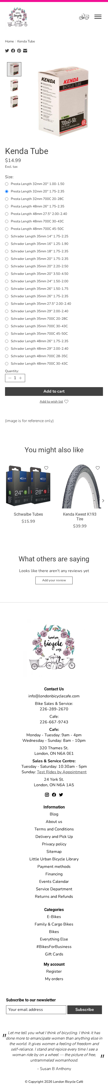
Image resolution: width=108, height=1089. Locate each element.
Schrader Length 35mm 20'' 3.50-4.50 (39, 274)
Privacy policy (54, 844)
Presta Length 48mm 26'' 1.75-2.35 (37, 206)
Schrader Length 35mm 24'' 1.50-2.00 (39, 281)
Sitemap (54, 851)
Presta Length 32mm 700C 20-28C (37, 199)
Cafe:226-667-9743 (54, 719)
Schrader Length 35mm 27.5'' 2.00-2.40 (41, 304)
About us (54, 821)
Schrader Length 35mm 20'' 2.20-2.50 (39, 266)
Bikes (54, 931)
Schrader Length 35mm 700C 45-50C (39, 333)
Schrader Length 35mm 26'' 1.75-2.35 (39, 296)
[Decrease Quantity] (10, 378)
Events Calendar (54, 881)
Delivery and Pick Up (54, 836)
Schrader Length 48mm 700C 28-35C (39, 356)
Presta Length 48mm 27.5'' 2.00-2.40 (39, 214)
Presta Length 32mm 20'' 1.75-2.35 (37, 191)
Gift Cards (54, 954)
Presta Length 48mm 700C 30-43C (37, 221)
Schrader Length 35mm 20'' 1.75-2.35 (39, 259)
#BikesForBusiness (54, 946)
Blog (54, 814)
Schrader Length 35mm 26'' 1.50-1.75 (39, 289)
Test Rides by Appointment (62, 772)
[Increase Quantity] (20, 378)
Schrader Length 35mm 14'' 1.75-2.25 (39, 236)
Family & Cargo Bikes (54, 924)
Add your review (54, 580)
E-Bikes (54, 917)
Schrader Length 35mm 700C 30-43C (39, 326)
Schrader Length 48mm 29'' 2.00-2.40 (39, 348)
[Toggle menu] (98, 17)
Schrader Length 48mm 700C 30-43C (39, 363)
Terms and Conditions (54, 829)
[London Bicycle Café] (18, 16)
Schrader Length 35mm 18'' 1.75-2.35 (39, 251)
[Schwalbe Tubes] (28, 486)
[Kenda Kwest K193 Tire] (80, 486)
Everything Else (54, 939)
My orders (54, 979)
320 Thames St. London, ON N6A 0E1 (54, 750)
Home (9, 41)
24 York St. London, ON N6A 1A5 (54, 782)
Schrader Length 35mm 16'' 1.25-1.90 (39, 244)
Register (54, 971)
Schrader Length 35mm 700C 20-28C (39, 318)
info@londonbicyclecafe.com (54, 696)
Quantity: (12, 371)
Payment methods (54, 866)
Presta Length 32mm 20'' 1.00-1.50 (37, 184)
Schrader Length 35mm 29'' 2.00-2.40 (39, 311)
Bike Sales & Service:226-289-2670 (54, 706)
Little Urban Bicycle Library (54, 859)
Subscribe (84, 1009)
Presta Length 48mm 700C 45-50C (37, 229)
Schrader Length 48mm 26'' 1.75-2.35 (39, 341)
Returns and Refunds (54, 896)
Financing (54, 874)
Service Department (54, 889)
